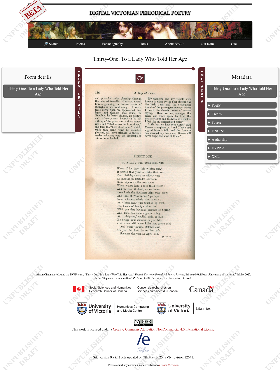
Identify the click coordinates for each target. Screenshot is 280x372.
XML (216, 156)
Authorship (219, 139)
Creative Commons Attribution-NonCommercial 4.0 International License (163, 329)
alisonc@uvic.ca (168, 365)
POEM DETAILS (79, 96)
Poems (80, 43)
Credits (217, 113)
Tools (144, 43)
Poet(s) (216, 105)
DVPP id (218, 147)
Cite (234, 43)
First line (218, 130)
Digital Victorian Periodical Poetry (140, 13)
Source (216, 122)
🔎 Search (51, 43)
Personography (112, 43)
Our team (207, 43)
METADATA (202, 88)
